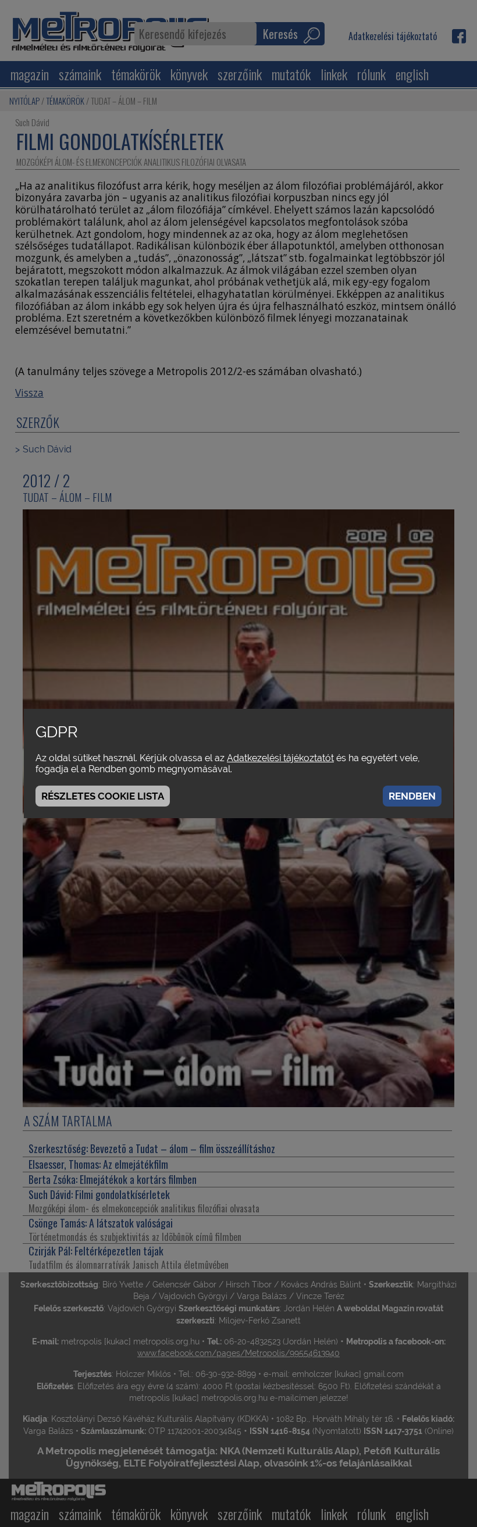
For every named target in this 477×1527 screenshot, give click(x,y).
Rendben (412, 796)
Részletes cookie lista (102, 796)
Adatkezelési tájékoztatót (280, 758)
